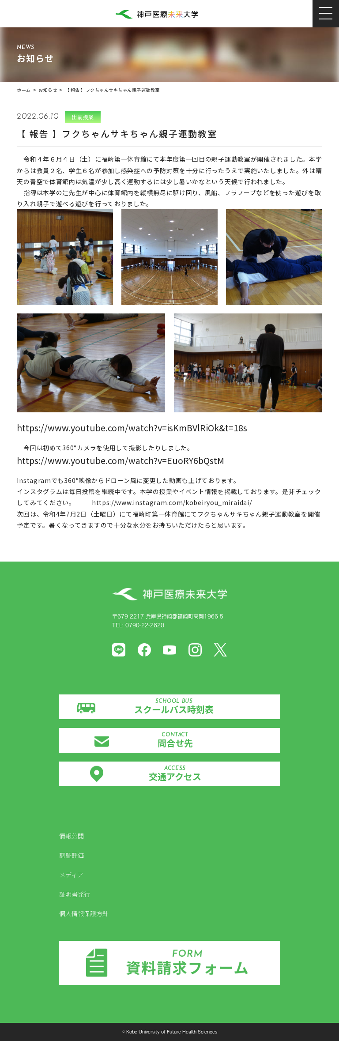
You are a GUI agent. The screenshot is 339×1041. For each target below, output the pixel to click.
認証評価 (71, 855)
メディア (71, 874)
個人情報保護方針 (84, 913)
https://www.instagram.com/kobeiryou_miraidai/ (172, 502)
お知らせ (47, 90)
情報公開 (71, 835)
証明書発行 (74, 894)
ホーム (24, 90)
